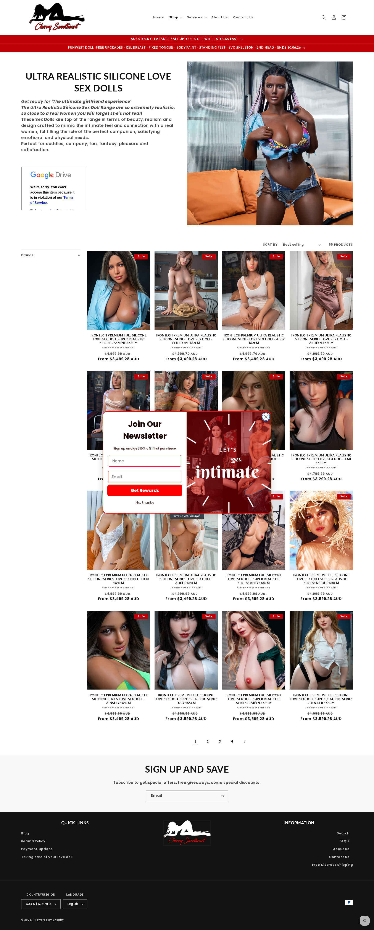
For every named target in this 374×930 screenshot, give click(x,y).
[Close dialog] (266, 417)
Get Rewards (145, 490)
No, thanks (144, 502)
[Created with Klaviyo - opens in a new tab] (187, 516)
